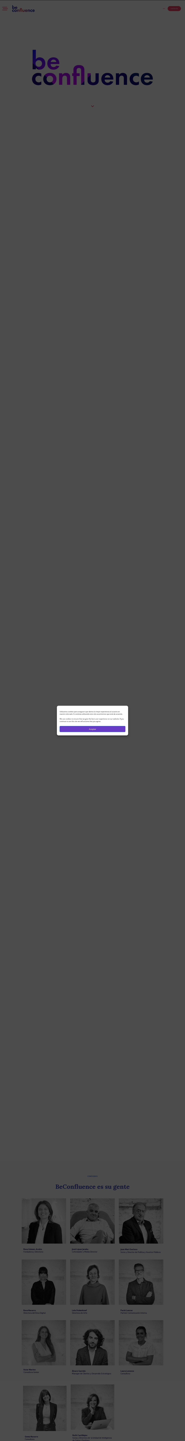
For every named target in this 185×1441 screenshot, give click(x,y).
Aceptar (92, 729)
